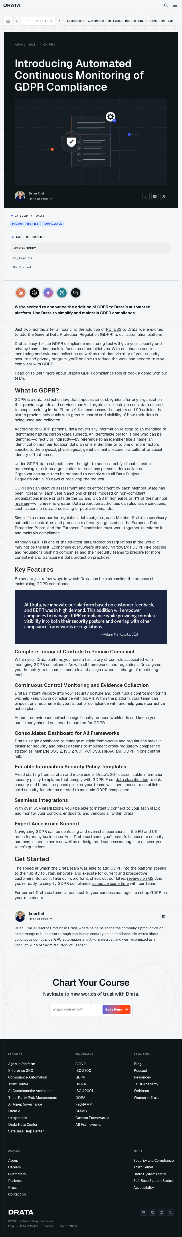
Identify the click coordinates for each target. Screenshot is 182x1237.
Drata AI (15, 1111)
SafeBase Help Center (26, 1131)
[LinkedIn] (161, 1212)
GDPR (80, 1077)
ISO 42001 (84, 1090)
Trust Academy (146, 1084)
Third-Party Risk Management (32, 1097)
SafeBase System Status (153, 1180)
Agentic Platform (21, 1064)
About (13, 1160)
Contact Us (17, 1194)
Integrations (17, 1118)
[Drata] (12, 5)
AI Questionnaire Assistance (30, 1090)
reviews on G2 (140, 878)
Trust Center (18, 1084)
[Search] (166, 5)
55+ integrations (48, 808)
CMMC (81, 1111)
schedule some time (110, 883)
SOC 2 (80, 1064)
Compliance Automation (27, 1077)
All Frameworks (88, 1124)
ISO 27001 (84, 1070)
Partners (15, 1180)
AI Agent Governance (25, 1104)
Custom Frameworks (92, 1118)
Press (12, 1187)
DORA (80, 1097)
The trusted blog (38, 21)
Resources (142, 1077)
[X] (170, 1212)
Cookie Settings (67, 1226)
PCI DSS (113, 329)
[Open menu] (174, 5)
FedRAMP (83, 1104)
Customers (17, 1174)
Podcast (140, 1070)
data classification (132, 779)
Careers (14, 1167)
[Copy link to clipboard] (146, 196)
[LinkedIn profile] (163, 916)
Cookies (48, 1226)
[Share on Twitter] (163, 196)
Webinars (141, 1090)
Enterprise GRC (20, 1070)
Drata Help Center (23, 1124)
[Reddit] (152, 1212)
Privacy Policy (29, 1226)
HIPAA (80, 1084)
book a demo (139, 373)
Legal (11, 1226)
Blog (137, 1064)
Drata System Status (149, 1174)
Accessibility (143, 1187)
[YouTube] (143, 1212)
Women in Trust (146, 1097)
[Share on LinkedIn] (154, 196)
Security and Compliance (153, 1160)
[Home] (8, 21)
